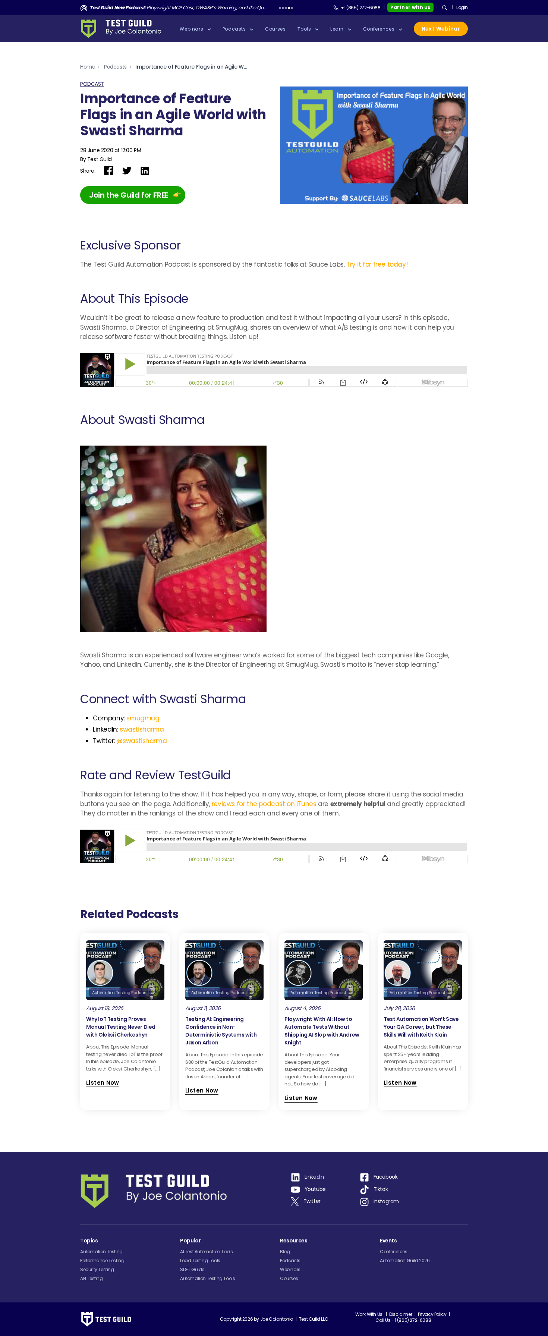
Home (87, 66)
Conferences (393, 1251)
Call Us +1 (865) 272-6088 (403, 1320)
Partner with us (410, 7)
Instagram (386, 1201)
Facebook (386, 1177)
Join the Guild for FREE (129, 195)
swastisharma (142, 729)
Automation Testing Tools (207, 1278)
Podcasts (115, 66)
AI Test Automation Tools (206, 1251)
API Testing (91, 1278)
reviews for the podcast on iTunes (265, 803)
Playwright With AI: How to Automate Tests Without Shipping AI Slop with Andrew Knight (321, 1030)
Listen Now (102, 1083)
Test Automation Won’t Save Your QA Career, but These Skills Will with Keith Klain (421, 1026)
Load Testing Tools (200, 1260)
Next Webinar (441, 28)
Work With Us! (369, 1314)
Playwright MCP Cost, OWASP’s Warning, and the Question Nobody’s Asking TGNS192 (178, 7)
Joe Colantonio (276, 1319)
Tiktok (381, 1189)
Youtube (315, 1189)
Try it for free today (376, 264)
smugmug (142, 718)
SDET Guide (192, 1269)
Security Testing (97, 1269)
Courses (289, 1278)
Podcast (92, 84)
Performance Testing (102, 1260)
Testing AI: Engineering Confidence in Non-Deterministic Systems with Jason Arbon (221, 1030)
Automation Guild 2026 (405, 1260)
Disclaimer (400, 1314)
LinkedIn (314, 1177)
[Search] (444, 7)
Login (462, 7)
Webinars (290, 1269)
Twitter (312, 1201)
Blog (285, 1251)
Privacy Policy (432, 1314)
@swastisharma (141, 740)
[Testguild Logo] (123, 29)
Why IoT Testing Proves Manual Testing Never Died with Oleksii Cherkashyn (120, 1026)
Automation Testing (101, 1251)
